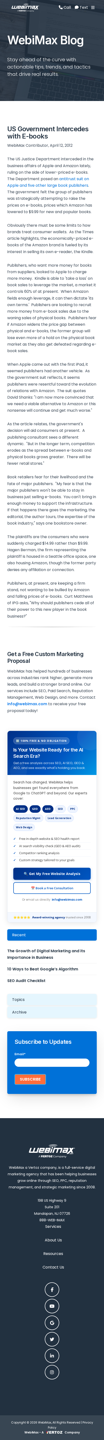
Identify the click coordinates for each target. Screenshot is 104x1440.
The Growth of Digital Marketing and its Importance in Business (46, 954)
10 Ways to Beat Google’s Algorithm (42, 969)
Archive (19, 1012)
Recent (19, 935)
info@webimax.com (67, 900)
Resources (53, 1253)
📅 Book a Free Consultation (52, 888)
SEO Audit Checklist (26, 980)
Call (67, 7)
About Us (53, 1240)
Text (83, 7)
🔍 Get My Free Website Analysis (52, 873)
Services (53, 1226)
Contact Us (53, 1267)
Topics (18, 999)
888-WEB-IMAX (52, 1220)
